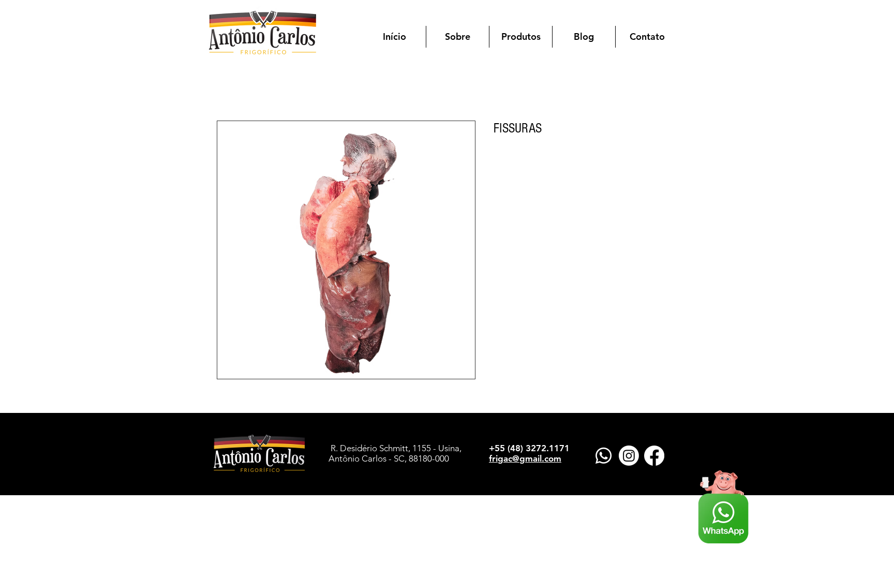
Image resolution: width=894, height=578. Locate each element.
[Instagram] (629, 456)
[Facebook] (654, 456)
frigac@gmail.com (525, 458)
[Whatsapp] (603, 456)
